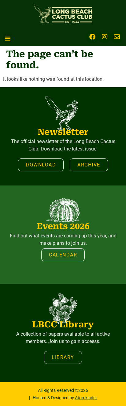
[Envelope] (117, 37)
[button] (7, 38)
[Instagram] (104, 37)
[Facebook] (92, 37)
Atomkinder (86, 397)
